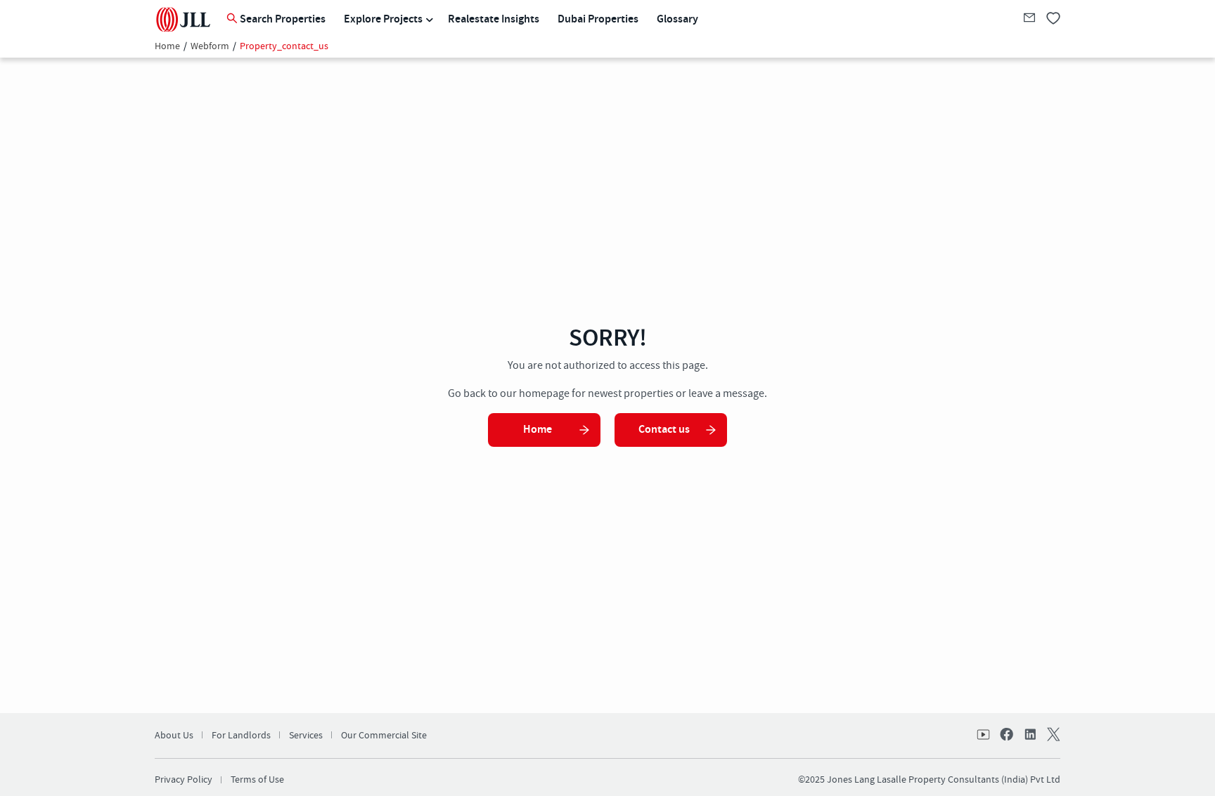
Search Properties (283, 19)
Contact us (664, 429)
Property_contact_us (284, 46)
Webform (210, 46)
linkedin (1029, 735)
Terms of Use (257, 780)
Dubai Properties (598, 19)
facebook (1006, 735)
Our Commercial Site (384, 735)
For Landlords (241, 735)
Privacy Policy (183, 780)
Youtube (984, 735)
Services (306, 735)
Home (167, 46)
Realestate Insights (493, 19)
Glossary (677, 19)
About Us (174, 735)
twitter (1051, 735)
